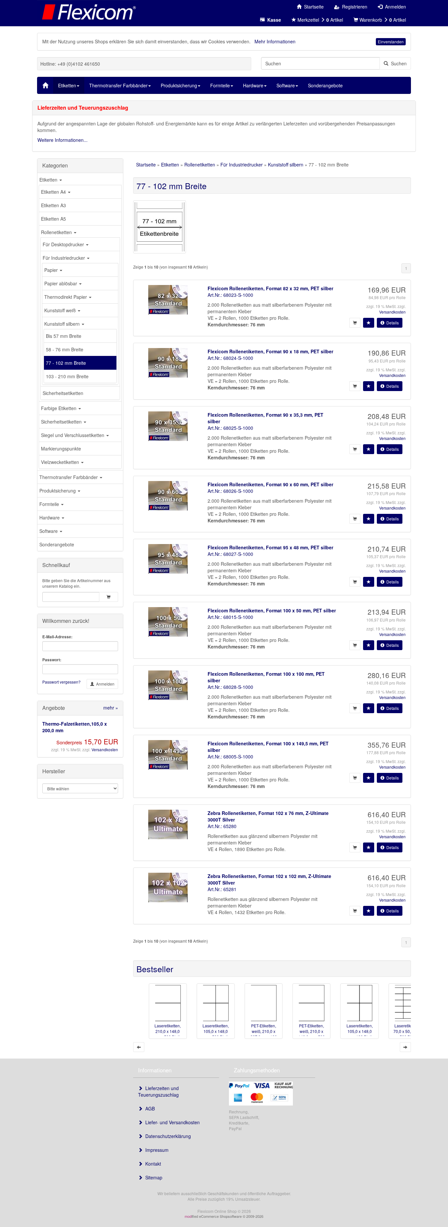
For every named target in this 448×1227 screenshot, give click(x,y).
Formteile (49, 504)
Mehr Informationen (275, 41)
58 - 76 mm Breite (64, 349)
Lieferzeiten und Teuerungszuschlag (158, 1091)
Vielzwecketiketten (60, 462)
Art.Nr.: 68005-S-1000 (230, 756)
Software (49, 531)
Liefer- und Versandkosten (171, 1122)
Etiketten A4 (54, 191)
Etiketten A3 (53, 205)
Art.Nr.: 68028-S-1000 (230, 687)
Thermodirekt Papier (66, 297)
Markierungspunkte (61, 448)
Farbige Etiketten (59, 408)
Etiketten (49, 179)
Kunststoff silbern (62, 323)
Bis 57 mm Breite (63, 336)
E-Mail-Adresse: (57, 637)
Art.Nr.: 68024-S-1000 (230, 358)
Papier (51, 270)
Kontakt (152, 1163)
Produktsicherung (58, 490)
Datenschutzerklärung (167, 1136)
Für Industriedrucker (64, 257)
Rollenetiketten (57, 232)
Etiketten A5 (53, 218)
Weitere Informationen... (62, 140)
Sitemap (152, 1177)
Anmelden (104, 684)
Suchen (397, 63)
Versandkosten (105, 749)
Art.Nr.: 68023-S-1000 (230, 295)
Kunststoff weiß (60, 310)
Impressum (156, 1150)
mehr (110, 707)
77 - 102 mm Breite (66, 363)
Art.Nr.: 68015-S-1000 (230, 617)
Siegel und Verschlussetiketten (73, 435)
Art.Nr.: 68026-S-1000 (230, 491)
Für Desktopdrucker (64, 244)
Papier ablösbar (61, 283)
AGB (149, 1108)
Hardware (50, 517)
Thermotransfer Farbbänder (69, 477)
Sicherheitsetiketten (63, 393)
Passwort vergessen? (61, 682)
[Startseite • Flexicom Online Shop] (87, 11)
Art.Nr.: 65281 (222, 889)
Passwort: (51, 660)
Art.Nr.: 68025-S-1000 (230, 428)
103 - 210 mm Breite (67, 376)
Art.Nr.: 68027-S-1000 (230, 554)
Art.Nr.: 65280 (222, 826)
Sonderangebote (56, 544)
